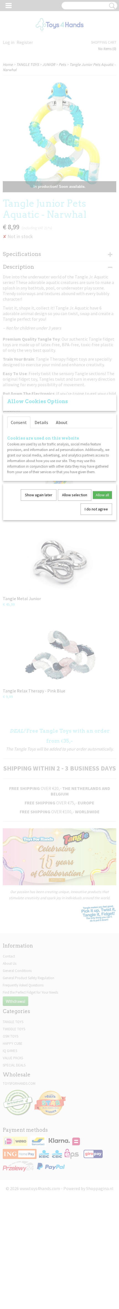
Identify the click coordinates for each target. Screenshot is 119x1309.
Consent (19, 422)
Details (41, 422)
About (62, 422)
